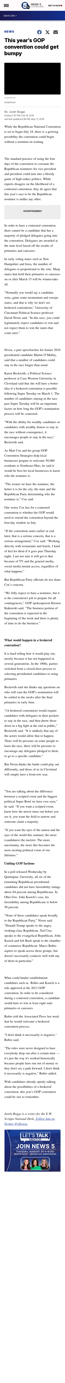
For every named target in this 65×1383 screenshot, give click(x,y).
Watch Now (54, 6)
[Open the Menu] (6, 5)
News (9, 31)
